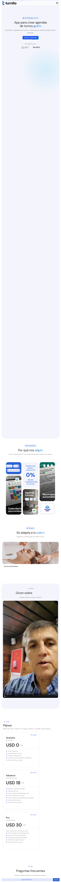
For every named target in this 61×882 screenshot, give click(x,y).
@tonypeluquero (30, 703)
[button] (30, 649)
